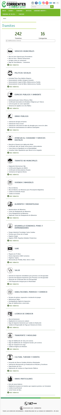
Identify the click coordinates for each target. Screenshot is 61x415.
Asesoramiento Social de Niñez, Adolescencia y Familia (25, 84)
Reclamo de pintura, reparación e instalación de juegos (25, 297)
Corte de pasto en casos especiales (19, 104)
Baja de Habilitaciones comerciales (19, 303)
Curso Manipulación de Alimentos (18, 213)
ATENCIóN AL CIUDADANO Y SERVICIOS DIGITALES (30, 139)
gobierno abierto (40, 11)
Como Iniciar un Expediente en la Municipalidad (22, 148)
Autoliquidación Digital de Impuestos (19, 301)
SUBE (17, 248)
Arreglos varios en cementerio (17, 60)
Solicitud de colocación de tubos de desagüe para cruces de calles (28, 125)
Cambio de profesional (15, 388)
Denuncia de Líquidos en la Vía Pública (20, 106)
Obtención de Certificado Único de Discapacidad (23, 279)
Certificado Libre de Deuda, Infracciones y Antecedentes (25, 146)
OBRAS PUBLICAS (21, 116)
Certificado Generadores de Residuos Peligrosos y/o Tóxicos (26, 102)
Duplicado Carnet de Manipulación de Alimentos (23, 215)
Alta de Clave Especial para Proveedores (20, 56)
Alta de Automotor (14, 319)
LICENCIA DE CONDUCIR (24, 313)
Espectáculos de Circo (15, 366)
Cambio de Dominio (14, 193)
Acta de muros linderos (15, 384)
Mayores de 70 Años (15, 254)
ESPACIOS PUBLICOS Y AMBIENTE (28, 94)
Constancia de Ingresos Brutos (18, 172)
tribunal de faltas (8, 14)
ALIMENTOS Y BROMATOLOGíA (27, 204)
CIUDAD (10, 11)
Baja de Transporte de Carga (17, 345)
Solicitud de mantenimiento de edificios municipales (24, 127)
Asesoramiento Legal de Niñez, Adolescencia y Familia (24, 82)
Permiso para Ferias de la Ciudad (18, 234)
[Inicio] (14, 4)
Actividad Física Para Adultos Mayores (20, 78)
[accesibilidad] (32, 3)
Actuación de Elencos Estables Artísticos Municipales (24, 362)
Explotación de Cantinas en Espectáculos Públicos (23, 368)
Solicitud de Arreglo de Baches (18, 122)
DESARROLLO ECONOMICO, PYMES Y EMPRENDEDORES (29, 227)
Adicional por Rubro (14, 299)
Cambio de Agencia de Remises (18, 346)
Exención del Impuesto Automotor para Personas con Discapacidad (28, 277)
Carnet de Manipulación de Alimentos (20, 211)
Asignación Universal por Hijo (17, 166)
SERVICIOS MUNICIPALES (24, 51)
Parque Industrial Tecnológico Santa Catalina (22, 232)
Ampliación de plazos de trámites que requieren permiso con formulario (30, 386)
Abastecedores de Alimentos (17, 209)
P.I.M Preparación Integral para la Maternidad (22, 281)
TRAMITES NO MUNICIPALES (26, 160)
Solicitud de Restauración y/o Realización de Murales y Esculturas (28, 364)
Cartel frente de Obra (15, 390)
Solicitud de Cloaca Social (16, 123)
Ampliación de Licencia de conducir (19, 321)
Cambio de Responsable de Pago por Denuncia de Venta (25, 325)
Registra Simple (13, 236)
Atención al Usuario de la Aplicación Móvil (21, 144)
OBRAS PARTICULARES (24, 379)
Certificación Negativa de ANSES (18, 168)
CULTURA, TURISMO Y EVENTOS (27, 357)
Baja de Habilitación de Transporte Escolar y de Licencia (25, 343)
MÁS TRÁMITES (14, 65)
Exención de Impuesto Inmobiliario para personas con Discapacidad (28, 276)
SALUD (17, 270)
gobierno (19, 11)
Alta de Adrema (13, 188)
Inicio (4, 18)
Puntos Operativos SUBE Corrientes (19, 256)
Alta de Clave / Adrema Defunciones (19, 58)
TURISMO (21, 14)
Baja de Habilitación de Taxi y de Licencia (21, 341)
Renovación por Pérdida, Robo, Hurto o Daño (22, 260)
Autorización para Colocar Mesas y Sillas (20, 100)
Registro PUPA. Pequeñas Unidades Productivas (22, 238)
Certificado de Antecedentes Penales (19, 170)
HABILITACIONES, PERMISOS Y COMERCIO (31, 292)
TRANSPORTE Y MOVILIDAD (25, 335)
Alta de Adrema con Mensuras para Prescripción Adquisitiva (26, 190)
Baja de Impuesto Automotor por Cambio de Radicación (25, 323)
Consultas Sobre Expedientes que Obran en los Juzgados (25, 150)
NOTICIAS (29, 11)
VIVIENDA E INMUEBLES (24, 182)
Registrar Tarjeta (14, 258)
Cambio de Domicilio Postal (17, 191)
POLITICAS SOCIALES (23, 73)
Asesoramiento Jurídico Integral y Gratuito (21, 80)
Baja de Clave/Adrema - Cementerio (19, 62)
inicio (4, 11)
